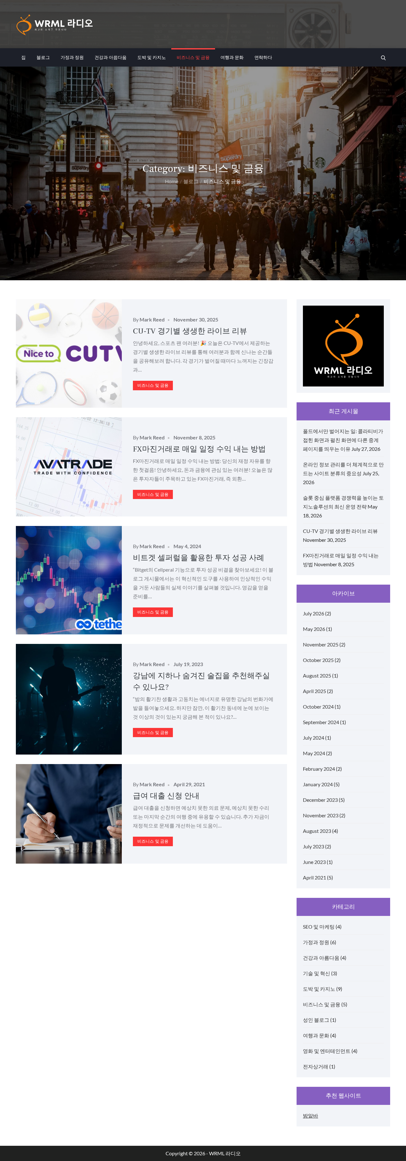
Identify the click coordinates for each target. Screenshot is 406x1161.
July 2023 (313, 846)
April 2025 (314, 691)
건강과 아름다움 (111, 57)
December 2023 (320, 800)
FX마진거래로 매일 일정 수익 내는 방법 (199, 449)
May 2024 (314, 753)
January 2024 (318, 784)
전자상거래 (315, 1066)
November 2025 (320, 644)
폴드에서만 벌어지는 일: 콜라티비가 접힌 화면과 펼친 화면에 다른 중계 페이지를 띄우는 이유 (343, 440)
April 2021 (314, 877)
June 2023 (314, 862)
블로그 (43, 57)
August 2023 (317, 831)
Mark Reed (152, 319)
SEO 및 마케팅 (319, 927)
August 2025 (317, 675)
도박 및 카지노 (151, 57)
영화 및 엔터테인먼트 (326, 1051)
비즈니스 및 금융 (193, 57)
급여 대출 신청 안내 (166, 796)
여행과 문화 (232, 57)
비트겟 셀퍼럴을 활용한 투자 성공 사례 (198, 558)
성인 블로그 (316, 1020)
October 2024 (318, 707)
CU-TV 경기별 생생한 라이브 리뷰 (190, 331)
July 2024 (313, 738)
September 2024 (321, 722)
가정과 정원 (72, 57)
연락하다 (263, 57)
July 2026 (313, 613)
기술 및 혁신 (316, 973)
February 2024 (319, 769)
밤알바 (310, 1115)
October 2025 (318, 660)
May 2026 (314, 629)
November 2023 (320, 815)
